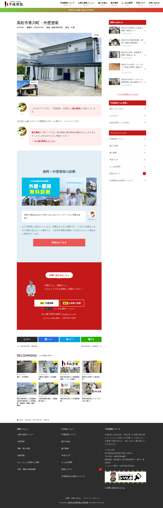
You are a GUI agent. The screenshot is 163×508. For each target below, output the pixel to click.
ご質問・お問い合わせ (73, 498)
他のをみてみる (44, 141)
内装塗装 (21, 455)
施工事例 (76, 108)
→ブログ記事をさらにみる (127, 94)
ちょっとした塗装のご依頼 (28, 462)
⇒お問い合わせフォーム (115, 488)
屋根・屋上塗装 (23, 448)
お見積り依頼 (72, 303)
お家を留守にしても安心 (119, 123)
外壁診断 (46, 303)
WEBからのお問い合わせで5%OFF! (81, 10)
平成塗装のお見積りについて (121, 180)
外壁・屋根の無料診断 (26, 469)
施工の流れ (114, 146)
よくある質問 (114, 167)
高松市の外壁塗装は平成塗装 (78, 502)
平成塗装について (116, 139)
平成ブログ (114, 160)
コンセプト (114, 116)
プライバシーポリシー (92, 498)
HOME (21, 420)
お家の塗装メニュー (25, 434)
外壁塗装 (21, 441)
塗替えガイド (114, 173)
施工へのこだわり (116, 109)
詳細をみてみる (59, 242)
